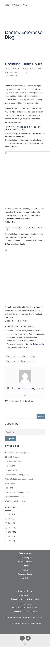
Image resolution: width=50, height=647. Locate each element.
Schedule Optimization (14, 497)
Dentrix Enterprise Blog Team (24, 69)
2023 (10, 518)
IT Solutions (10, 466)
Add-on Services (25, 562)
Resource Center (25, 574)
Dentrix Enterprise (25, 557)
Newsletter (25, 578)
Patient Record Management (17, 475)
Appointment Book (17, 401)
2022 (10, 523)
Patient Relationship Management (19, 479)
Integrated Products (13, 461)
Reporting (9, 488)
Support (25, 566)
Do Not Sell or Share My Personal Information (25, 623)
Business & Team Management (18, 452)
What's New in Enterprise (15, 501)
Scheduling (29, 401)
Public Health (10, 483)
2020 (10, 532)
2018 (10, 541)
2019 (10, 536)
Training (25, 570)
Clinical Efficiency (12, 457)
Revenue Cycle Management (17, 492)
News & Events (11, 470)
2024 (10, 514)
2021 (10, 527)
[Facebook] (25, 396)
